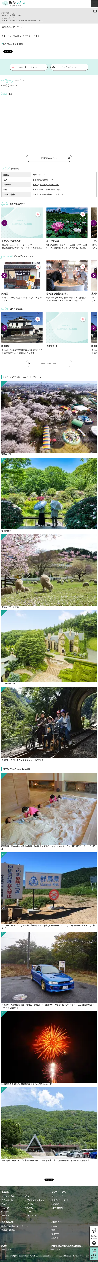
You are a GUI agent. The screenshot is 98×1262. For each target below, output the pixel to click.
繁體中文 (55, 1230)
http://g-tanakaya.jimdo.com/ (46, 184)
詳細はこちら (6, 1249)
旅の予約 (29, 1207)
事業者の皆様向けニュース (12, 1230)
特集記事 (5, 1211)
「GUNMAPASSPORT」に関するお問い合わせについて (22, 20)
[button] (4, 223)
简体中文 (55, 1234)
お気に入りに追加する (28, 67)
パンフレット (31, 1215)
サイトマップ (57, 1196)
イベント (5, 1215)
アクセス (29, 1204)
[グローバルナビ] (94, 3)
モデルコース (7, 1200)
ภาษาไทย (55, 1237)
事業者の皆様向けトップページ (14, 1226)
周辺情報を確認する (49, 158)
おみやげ (5, 1207)
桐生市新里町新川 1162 (13, 44)
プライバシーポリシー (61, 1200)
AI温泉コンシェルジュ (34, 1200)
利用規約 (55, 1204)
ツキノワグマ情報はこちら (11, 15)
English (54, 1226)
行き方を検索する (69, 67)
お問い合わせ (57, 1207)
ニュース (29, 1211)
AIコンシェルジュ (32, 1196)
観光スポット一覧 (49, 363)
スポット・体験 (8, 1196)
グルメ (4, 1204)
